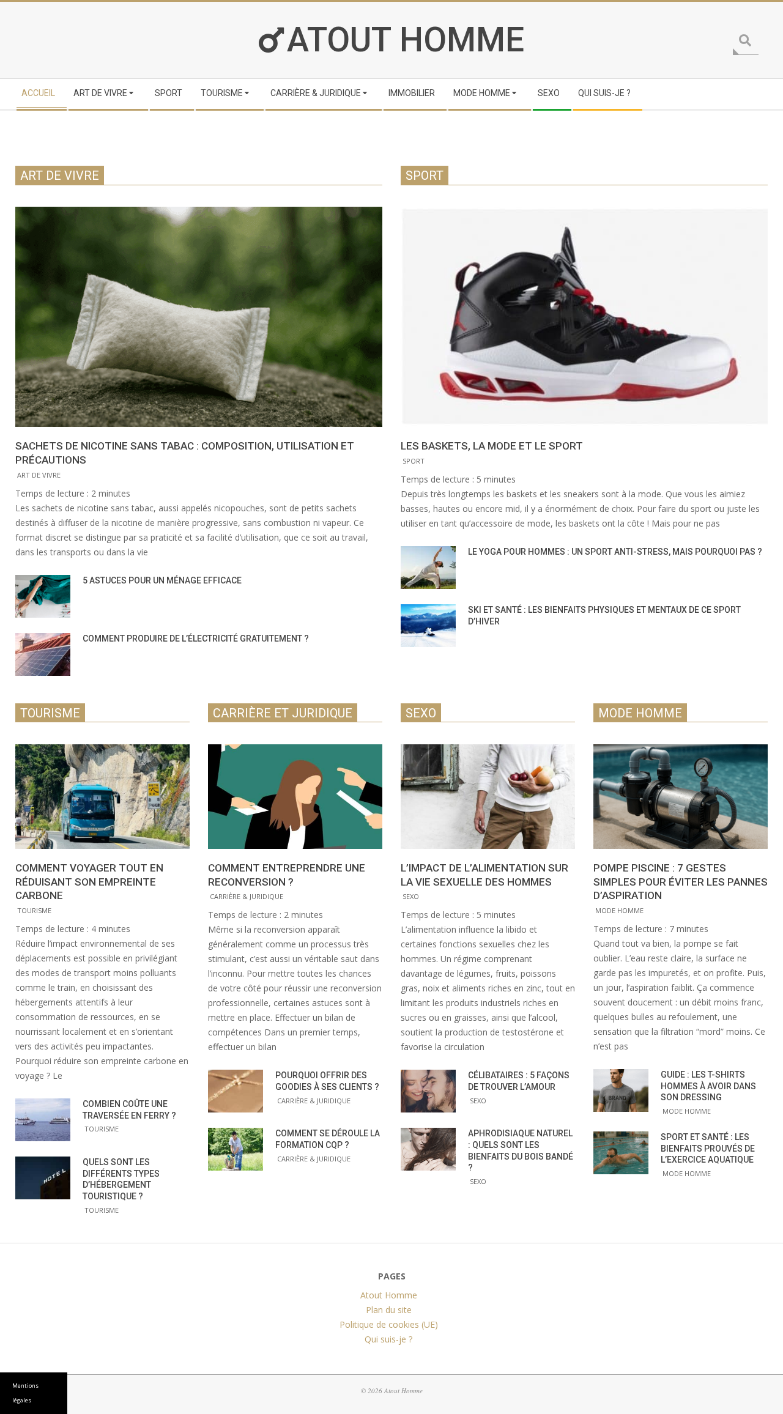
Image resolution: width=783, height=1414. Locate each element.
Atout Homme (405, 40)
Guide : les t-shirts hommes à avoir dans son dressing (708, 1086)
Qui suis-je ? (388, 1339)
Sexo (411, 896)
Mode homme (619, 910)
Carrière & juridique (246, 896)
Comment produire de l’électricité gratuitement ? (196, 638)
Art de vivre (39, 474)
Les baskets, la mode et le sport (492, 446)
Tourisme (34, 910)
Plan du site (389, 1310)
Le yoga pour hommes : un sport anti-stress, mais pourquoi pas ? (615, 552)
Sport (414, 460)
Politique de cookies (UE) (389, 1324)
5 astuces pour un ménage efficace (162, 580)
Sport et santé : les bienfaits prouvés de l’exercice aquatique (708, 1148)
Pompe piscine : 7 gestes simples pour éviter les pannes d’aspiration (680, 881)
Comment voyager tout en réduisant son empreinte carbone (89, 881)
